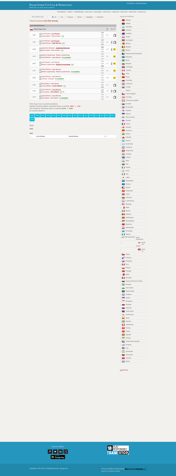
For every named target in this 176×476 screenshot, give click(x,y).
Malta (127, 207)
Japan (128, 177)
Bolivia (128, 50)
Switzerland (129, 324)
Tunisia (128, 328)
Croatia (128, 87)
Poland (128, 268)
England (128, 110)
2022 (53, 115)
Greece (128, 140)
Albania (128, 20)
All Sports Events (141, 3)
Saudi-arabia (130, 291)
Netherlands (130, 227)
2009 (32, 119)
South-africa (130, 311)
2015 (91, 115)
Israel (127, 170)
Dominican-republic (132, 100)
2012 (102, 115)
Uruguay (128, 344)
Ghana (128, 134)
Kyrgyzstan (129, 191)
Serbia (128, 298)
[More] (63, 92)
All (55, 17)
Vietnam (128, 358)
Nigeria (128, 234)
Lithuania (129, 197)
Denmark (129, 97)
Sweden (128, 321)
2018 (75, 115)
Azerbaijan (129, 40)
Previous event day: (44, 21)
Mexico (128, 211)
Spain (128, 318)
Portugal (128, 271)
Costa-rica (129, 83)
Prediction (100, 17)
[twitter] (55, 451)
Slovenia (128, 308)
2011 (107, 115)
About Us (104, 471)
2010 (112, 115)
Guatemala (129, 144)
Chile (127, 73)
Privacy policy (119, 469)
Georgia (128, 127)
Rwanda (128, 284)
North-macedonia (139, 238)
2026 (32, 115)
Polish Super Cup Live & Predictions (50, 4)
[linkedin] (60, 451)
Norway (143, 250)
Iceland (128, 157)
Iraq (127, 164)
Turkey (128, 331)
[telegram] (66, 451)
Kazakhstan (129, 181)
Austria (128, 37)
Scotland (128, 294)
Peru (127, 264)
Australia (128, 33)
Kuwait (128, 187)
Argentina (129, 27)
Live (61, 17)
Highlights (89, 17)
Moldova (128, 214)
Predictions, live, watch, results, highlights (41, 7)
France (128, 124)
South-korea (130, 314)
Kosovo (128, 184)
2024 (43, 115)
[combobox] (39, 17)
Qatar (127, 274)
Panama (128, 257)
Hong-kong (129, 150)
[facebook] (50, 451)
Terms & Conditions (107, 469)
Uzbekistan (129, 351)
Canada (128, 70)
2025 (37, 115)
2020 (64, 115)
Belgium (128, 47)
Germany (129, 130)
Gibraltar (128, 137)
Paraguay (129, 261)
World (128, 361)
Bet (114, 49)
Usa (127, 348)
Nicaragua (129, 231)
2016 (86, 115)
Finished (70, 17)
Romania (129, 278)
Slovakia (128, 304)
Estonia (128, 114)
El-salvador (129, 107)
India (127, 160)
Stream (79, 17)
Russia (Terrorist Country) (134, 281)
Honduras (129, 147)
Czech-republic (131, 94)
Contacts (111, 471)
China (128, 77)
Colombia (129, 80)
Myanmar (129, 224)
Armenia (128, 30)
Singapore (129, 301)
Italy (127, 174)
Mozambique (130, 221)
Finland (128, 120)
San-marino (129, 288)
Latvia (128, 194)
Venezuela (129, 355)
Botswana (129, 57)
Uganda (128, 334)
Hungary (128, 154)
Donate (117, 471)
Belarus (128, 43)
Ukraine (128, 338)
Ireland (128, 167)
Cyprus (128, 90)
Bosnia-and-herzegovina (134, 53)
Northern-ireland (140, 244)
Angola (128, 23)
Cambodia (129, 67)
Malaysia (129, 204)
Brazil (127, 60)
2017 (80, 115)
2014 (96, 115)
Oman (128, 254)
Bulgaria (128, 63)
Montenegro (130, 217)
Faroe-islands (130, 117)
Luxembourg (130, 201)
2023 (48, 115)
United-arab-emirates (133, 341)
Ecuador (128, 104)
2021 (59, 115)
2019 (69, 115)
